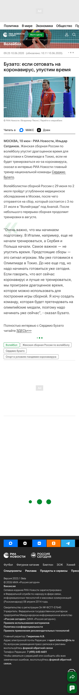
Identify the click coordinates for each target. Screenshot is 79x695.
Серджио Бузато (15, 350)
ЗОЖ (60, 564)
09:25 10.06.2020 (14, 53)
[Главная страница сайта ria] (4, 35)
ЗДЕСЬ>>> (24, 331)
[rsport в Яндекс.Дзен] (25, 543)
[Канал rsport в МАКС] (11, 543)
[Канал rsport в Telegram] (68, 543)
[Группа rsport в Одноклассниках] (54, 543)
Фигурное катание (28, 564)
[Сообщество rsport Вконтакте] (39, 543)
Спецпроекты (12, 570)
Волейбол (11, 344)
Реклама (30, 570)
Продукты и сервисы (53, 570)
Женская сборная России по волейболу (46, 344)
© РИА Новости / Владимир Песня (21, 120)
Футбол (8, 564)
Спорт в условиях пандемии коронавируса (31, 356)
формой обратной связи (38, 647)
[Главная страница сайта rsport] (22, 35)
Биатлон (48, 564)
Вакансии (10, 586)
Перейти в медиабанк (51, 120)
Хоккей (71, 564)
